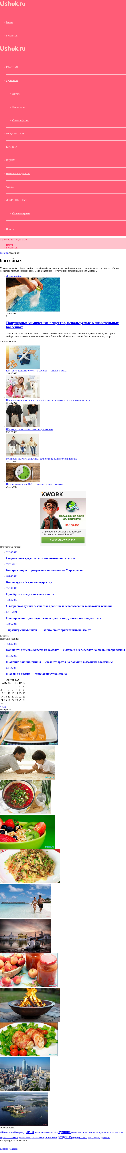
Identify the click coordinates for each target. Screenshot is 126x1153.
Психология (18, 107)
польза (121, 1132)
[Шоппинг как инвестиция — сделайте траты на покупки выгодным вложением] (23, 397)
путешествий (36, 1137)
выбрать (19, 1132)
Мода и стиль (15, 133)
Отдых (10, 160)
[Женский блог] (15, 6)
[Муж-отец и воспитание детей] (27, 778)
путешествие (24, 1137)
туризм (95, 1137)
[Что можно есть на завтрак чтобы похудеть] (27, 848)
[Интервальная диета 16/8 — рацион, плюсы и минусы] (23, 481)
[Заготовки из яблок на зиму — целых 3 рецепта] (29, 986)
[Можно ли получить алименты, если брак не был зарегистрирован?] (22, 456)
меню (74, 1132)
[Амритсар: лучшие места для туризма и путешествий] (25, 951)
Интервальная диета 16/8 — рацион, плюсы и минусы (34, 484)
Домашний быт (16, 200)
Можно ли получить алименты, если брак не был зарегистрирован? (41, 458)
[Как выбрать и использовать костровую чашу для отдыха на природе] (30, 1021)
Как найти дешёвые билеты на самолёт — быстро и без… (36, 370)
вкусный (11, 1132)
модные (94, 1132)
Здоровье (12, 80)
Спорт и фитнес (20, 120)
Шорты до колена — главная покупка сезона (29, 429)
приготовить (9, 1137)
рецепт (64, 1136)
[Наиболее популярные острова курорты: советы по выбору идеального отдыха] (25, 917)
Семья (10, 186)
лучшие (64, 1132)
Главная (4, 253)
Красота (11, 147)
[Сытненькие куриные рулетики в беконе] (29, 1055)
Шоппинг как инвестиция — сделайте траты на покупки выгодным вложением (48, 400)
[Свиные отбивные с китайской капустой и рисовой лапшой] (30, 882)
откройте (114, 1132)
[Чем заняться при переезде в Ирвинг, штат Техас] (25, 1090)
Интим (16, 93)
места (80, 1132)
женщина (40, 1132)
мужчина (104, 1132)
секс (89, 1137)
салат (83, 1137)
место (87, 1132)
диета (28, 1131)
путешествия (49, 1137)
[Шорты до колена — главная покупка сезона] (23, 426)
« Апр (3, 706)
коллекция (52, 1132)
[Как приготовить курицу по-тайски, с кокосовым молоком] (29, 744)
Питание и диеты (18, 173)
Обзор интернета (21, 213)
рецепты (75, 1137)
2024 (3, 1132)
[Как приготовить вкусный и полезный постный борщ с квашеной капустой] (25, 813)
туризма (104, 1137)
